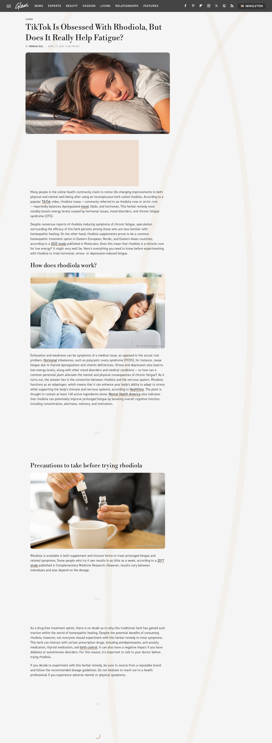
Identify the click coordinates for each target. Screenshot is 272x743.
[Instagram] (209, 7)
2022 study (58, 243)
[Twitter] (216, 7)
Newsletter (254, 6)
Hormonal (50, 360)
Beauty (72, 6)
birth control (88, 647)
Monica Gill (36, 46)
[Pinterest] (193, 7)
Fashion (89, 6)
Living (105, 6)
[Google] (224, 7)
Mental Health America (124, 394)
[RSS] (232, 7)
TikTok (46, 201)
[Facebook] (185, 7)
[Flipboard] (201, 7)
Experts (54, 6)
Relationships (126, 6)
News (39, 6)
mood (84, 206)
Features (150, 6)
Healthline (137, 389)
